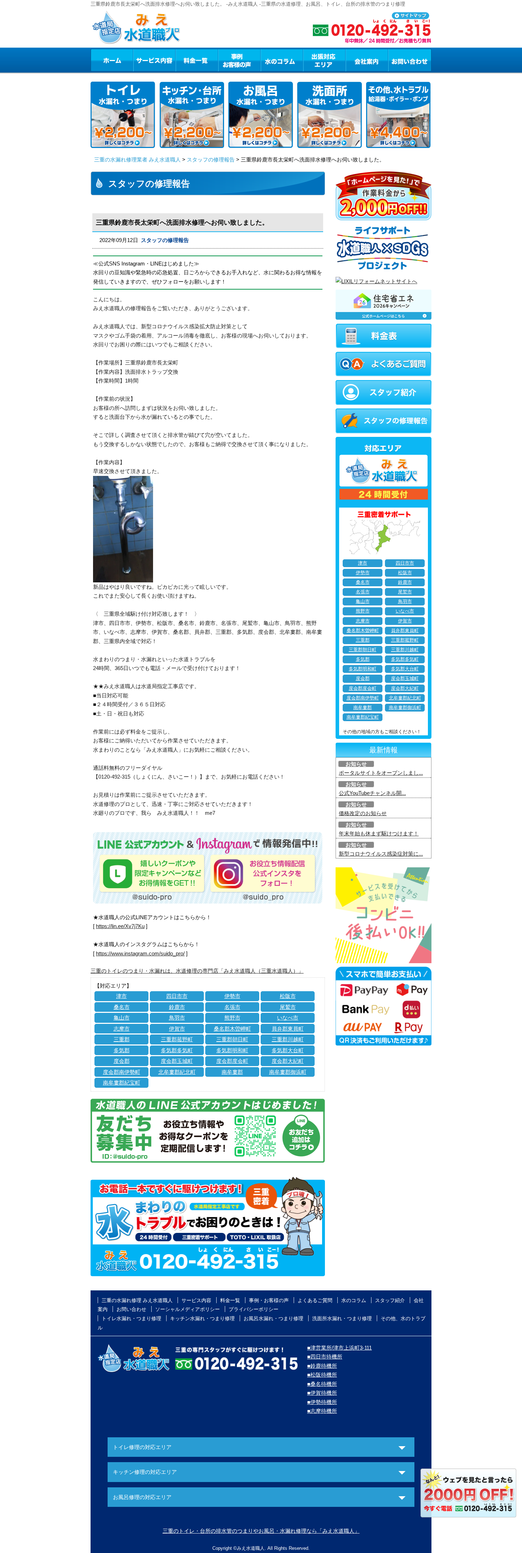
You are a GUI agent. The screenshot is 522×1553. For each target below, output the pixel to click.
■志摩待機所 (322, 1411)
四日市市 (176, 996)
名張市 (232, 1007)
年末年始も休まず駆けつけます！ (379, 833)
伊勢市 (232, 996)
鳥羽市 (177, 1018)
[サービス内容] (141, 60)
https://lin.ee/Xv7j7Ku (120, 926)
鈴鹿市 (177, 1007)
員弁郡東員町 (288, 1029)
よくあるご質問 (315, 1300)
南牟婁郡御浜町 (287, 1072)
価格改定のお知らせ (363, 813)
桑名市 (122, 1007)
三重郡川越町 (288, 1039)
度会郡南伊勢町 (121, 1072)
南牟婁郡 (232, 1072)
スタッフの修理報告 (211, 160)
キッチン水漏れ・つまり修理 (202, 1318)
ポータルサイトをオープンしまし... (381, 773)
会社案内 (367, 60)
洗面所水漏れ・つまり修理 (342, 1318)
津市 (121, 996)
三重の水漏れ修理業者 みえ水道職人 (137, 160)
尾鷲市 (288, 1007)
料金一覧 (196, 60)
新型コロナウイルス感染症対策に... (381, 854)
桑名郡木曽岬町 (232, 1029)
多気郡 (122, 1050)
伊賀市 (177, 1029)
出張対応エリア (324, 60)
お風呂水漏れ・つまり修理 (273, 1318)
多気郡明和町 (232, 1050)
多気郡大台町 (288, 1050)
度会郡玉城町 (177, 1061)
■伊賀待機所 (322, 1393)
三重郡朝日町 (232, 1039)
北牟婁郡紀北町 (177, 1072)
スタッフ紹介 (390, 1300)
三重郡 (122, 1039)
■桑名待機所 (322, 1384)
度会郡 (122, 1061)
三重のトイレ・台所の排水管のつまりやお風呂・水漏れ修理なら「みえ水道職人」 (261, 1531)
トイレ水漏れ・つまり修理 (131, 1318)
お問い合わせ (409, 60)
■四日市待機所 (324, 1357)
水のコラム (282, 60)
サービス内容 (154, 60)
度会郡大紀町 (288, 1061)
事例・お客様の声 (239, 60)
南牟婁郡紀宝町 (121, 1083)
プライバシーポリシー (253, 1309)
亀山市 (122, 1018)
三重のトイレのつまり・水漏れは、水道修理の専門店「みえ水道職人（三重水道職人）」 (197, 971)
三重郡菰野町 (177, 1039)
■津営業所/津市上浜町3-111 (339, 1348)
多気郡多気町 (177, 1050)
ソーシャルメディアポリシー (187, 1309)
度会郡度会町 (232, 1061)
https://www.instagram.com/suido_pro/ (140, 953)
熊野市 (232, 1018)
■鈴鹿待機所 (322, 1366)
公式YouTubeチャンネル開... (372, 793)
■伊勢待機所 (322, 1402)
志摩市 (122, 1029)
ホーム (112, 60)
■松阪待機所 (322, 1375)
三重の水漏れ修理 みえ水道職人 (137, 1300)
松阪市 (288, 996)
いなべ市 (287, 1018)
